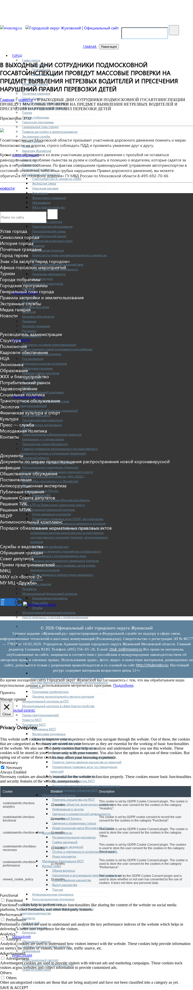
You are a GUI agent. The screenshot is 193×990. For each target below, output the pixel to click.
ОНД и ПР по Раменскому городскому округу (53, 505)
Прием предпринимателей (40, 715)
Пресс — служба (17, 425)
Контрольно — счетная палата (43, 439)
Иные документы (64, 856)
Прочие (57, 889)
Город (17, 56)
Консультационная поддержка (53, 899)
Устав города (13, 231)
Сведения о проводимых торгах (74, 823)
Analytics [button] (8, 933)
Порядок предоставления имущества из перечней (86, 762)
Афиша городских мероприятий (33, 267)
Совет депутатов (17, 558)
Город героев (14, 255)
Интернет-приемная (36, 326)
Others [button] (6, 972)
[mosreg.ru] (11, 27)
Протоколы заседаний (67, 847)
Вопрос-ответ (51, 866)
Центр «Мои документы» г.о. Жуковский (50, 481)
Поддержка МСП (44, 729)
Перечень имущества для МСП (73, 799)
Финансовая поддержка (48, 734)
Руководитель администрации (31, 334)
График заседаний (64, 842)
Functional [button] (9, 895)
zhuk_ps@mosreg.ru (125, 649)
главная (90, 47)
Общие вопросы (63, 870)
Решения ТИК (13, 504)
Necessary (14, 767)
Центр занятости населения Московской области (56, 500)
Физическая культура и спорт (52, 241)
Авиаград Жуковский (36, 151)
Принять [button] (7, 692)
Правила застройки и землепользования (49, 132)
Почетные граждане (36, 93)
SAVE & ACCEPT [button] (14, 987)
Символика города (19, 237)
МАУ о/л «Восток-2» (21, 577)
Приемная (29, 321)
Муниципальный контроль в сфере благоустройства (58, 706)
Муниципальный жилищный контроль (48, 612)
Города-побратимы (35, 117)
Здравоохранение (18, 388)
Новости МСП (31, 720)
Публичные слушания (37, 368)
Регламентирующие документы (74, 837)
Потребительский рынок (49, 236)
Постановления (32, 359)
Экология (9, 407)
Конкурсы (29, 932)
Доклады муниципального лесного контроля (63, 696)
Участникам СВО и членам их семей (56, 179)
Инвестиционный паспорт (40, 960)
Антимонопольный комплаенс (31, 522)
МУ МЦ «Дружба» (18, 583)
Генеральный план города (40, 127)
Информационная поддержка (52, 894)
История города (16, 243)
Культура (38, 245)
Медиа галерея (15, 310)
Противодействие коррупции (42, 420)
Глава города (31, 60)
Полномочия (13, 346)
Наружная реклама (45, 188)
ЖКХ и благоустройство (48, 207)
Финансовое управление (49, 198)
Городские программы (38, 122)
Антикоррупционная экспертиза (44, 363)
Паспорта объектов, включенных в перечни (82, 804)
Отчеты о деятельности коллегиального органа (84, 851)
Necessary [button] (9, 762)
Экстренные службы (36, 136)
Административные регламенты (74, 776)
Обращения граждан (36, 941)
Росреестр (29, 589)
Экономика (39, 193)
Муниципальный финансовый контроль (49, 593)
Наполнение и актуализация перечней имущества (86, 875)
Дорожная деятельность (49, 274)
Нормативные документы (50, 598)
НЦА (5, 358)
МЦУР (6, 516)
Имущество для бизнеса (58, 795)
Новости (9, 316)
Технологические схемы (49, 231)
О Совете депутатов (35, 307)
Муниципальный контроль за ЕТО (45, 701)
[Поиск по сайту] (174, 30)
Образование (41, 202)
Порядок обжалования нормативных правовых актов (56, 528)
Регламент (29, 331)
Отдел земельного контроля (51, 514)
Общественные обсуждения (28, 473)
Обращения (21, 937)
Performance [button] (11, 914)
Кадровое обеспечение (38, 316)
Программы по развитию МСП (73, 781)
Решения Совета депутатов (40, 373)
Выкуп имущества (64, 885)
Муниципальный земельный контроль (48, 509)
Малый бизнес (23, 710)
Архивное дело (42, 279)
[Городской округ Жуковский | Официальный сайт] (72, 27)
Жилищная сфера (44, 183)
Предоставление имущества (71, 880)
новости (7, 188)
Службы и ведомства (21, 546)
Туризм (27, 112)
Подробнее (123, 685)
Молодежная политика (48, 250)
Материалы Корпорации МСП (63, 861)
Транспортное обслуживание (52, 226)
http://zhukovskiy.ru (152, 664)
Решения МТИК (15, 510)
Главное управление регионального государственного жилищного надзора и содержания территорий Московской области (59, 453)
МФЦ (5, 571)
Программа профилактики (50, 546)
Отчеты (37, 608)
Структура (10, 340)
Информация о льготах (68, 809)
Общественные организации (42, 425)
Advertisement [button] (12, 953)
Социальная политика (22, 395)
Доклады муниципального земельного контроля (65, 560)
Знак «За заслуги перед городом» (35, 261)
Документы (21, 340)
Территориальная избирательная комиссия (51, 434)
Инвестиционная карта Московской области (83, 828)
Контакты (28, 918)
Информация (31, 951)
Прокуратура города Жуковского (45, 444)
